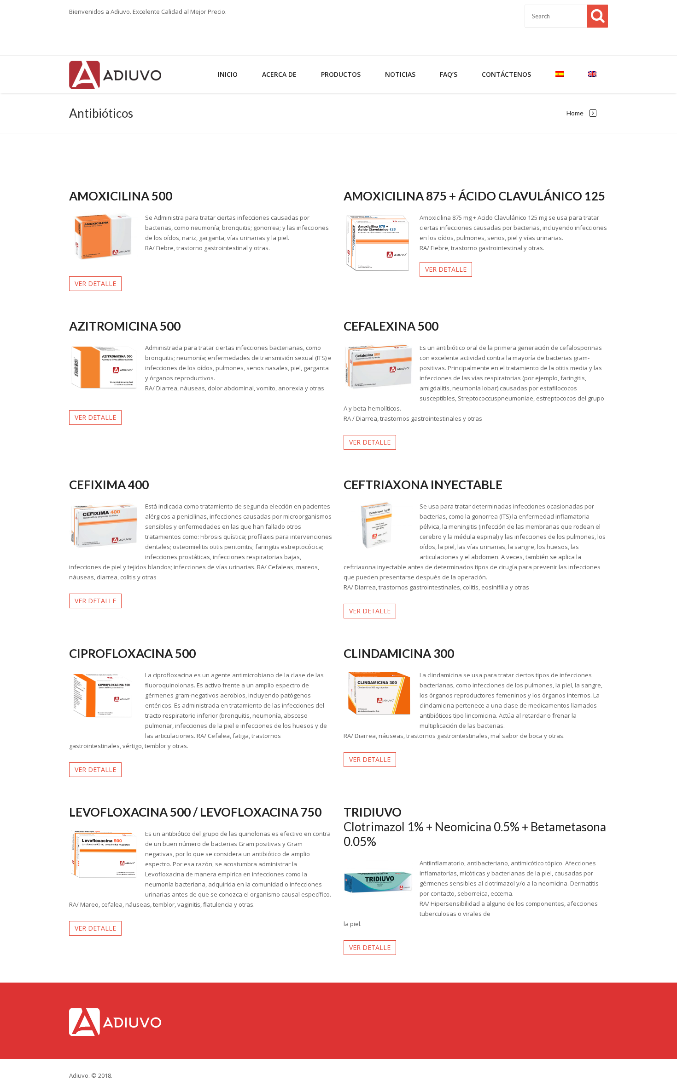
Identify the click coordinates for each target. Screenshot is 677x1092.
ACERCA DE (279, 74)
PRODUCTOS (341, 74)
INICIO (228, 74)
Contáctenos (506, 74)
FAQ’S (448, 74)
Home (575, 113)
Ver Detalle (95, 283)
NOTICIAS (400, 74)
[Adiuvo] (115, 74)
